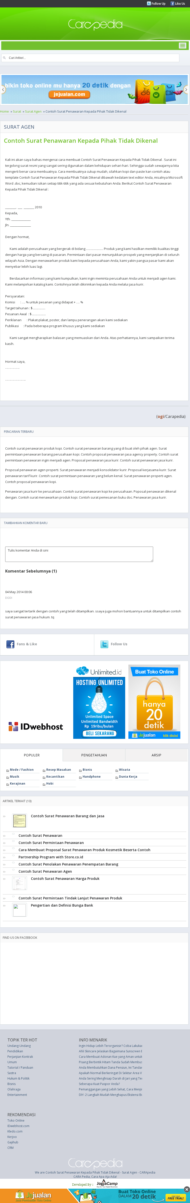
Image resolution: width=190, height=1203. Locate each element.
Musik (14, 776)
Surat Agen (33, 111)
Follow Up (158, 3)
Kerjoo (12, 1137)
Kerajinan (17, 783)
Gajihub (12, 1142)
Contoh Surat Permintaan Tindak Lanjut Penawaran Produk (70, 898)
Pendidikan (15, 1051)
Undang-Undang (19, 1046)
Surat (17, 111)
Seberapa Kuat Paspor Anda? (99, 1084)
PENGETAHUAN (94, 755)
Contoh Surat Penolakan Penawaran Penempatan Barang (68, 864)
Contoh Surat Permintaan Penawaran (51, 842)
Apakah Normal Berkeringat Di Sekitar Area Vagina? (115, 1073)
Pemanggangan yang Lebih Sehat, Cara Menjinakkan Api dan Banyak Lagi (129, 1089)
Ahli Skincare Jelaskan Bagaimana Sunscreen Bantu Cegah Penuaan (125, 1051)
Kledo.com (15, 1131)
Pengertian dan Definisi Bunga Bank (62, 905)
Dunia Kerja (128, 776)
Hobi (49, 783)
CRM (10, 1148)
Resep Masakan (58, 770)
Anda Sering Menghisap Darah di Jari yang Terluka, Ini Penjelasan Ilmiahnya (131, 1078)
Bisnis (87, 770)
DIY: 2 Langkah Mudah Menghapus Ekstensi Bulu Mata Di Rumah (123, 1095)
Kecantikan (55, 776)
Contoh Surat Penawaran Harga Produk (65, 878)
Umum (12, 1062)
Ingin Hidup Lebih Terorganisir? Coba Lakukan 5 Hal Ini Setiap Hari (125, 1046)
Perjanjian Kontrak (20, 1057)
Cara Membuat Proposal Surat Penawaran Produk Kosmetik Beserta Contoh (84, 849)
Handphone (92, 776)
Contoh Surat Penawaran (40, 835)
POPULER (32, 755)
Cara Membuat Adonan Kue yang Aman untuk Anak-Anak (118, 1057)
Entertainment (17, 1095)
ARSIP (156, 755)
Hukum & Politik (18, 1078)
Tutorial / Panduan (20, 1067)
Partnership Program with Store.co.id (51, 857)
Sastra (11, 1073)
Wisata (124, 770)
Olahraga (14, 1089)
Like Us (179, 3)
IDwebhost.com (18, 1126)
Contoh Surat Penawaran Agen (45, 871)
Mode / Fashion (22, 770)
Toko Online (15, 1120)
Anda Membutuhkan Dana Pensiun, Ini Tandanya (112, 1067)
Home (4, 111)
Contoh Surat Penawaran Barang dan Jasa (67, 816)
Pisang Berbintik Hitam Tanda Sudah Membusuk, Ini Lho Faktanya (124, 1062)
